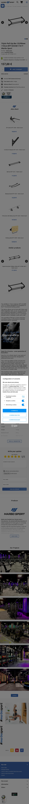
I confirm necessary (14, 419)
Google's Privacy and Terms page (10, 391)
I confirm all (14, 410)
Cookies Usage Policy (14, 386)
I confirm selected (14, 415)
